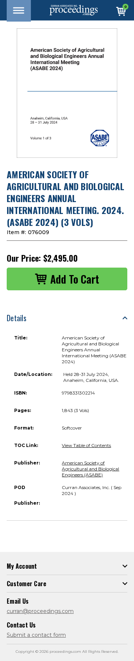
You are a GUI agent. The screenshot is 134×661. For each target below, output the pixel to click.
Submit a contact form (36, 635)
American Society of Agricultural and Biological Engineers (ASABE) (90, 469)
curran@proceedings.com (40, 611)
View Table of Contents (86, 445)
